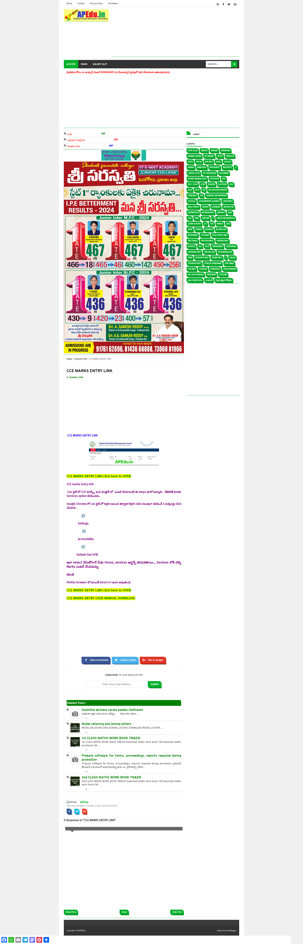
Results (191, 246)
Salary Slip (100, 64)
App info (209, 162)
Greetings (228, 201)
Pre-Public (193, 241)
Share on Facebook (99, 660)
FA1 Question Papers (217, 190)
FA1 (204, 190)
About (69, 3)
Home (72, 64)
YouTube (223, 274)
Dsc (223, 179)
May (228, 224)
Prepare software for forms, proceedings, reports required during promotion (131, 758)
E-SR (203, 184)
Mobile (199, 229)
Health (205, 207)
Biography (215, 167)
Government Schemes (209, 201)
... (86, 717)
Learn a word (194, 224)
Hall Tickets (193, 207)
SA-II (207, 246)
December (224, 173)
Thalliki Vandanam (212, 263)
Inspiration (193, 212)
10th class (193, 150)
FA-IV (197, 190)
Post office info (220, 235)
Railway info (222, 241)
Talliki (232, 257)
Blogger (233, 930)
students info (201, 257)
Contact (81, 3)
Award (191, 167)
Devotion (214, 179)
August (227, 162)
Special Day (209, 252)
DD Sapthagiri (209, 173)
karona (205, 218)
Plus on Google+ (156, 660)
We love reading (196, 274)
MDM (190, 229)
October (205, 235)
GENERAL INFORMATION (216, 195)
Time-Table (229, 263)
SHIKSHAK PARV (194, 252)
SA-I (200, 246)
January (221, 212)
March (220, 224)
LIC (205, 224)
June (197, 218)
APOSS (199, 162)
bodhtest (227, 167)
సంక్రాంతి (209, 280)
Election (222, 184)
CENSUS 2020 (194, 173)
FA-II (231, 184)
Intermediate (208, 212)
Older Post (177, 912)
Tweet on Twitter (128, 660)
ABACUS (204, 150)
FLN (201, 195)
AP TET (220, 156)
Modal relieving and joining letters (106, 724)
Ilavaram (216, 207)
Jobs (76, 134)
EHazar (211, 184)
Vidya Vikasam (229, 269)
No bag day (221, 229)
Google (192, 201)
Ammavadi (225, 150)
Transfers (215, 269)
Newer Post (71, 912)
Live (212, 224)
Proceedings (207, 241)
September (231, 246)
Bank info (201, 167)
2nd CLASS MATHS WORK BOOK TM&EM (111, 778)
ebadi (84, 64)
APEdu (84, 802)
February (192, 195)
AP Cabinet (209, 156)
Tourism (203, 269)
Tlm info (192, 269)
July (189, 218)
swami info (217, 257)
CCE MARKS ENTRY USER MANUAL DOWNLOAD (101, 598)
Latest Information (226, 218)
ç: (236, 167)
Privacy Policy (96, 3)
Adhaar (214, 150)
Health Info (80, 146)
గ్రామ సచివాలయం (195, 280)
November (193, 235)
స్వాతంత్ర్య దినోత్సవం (224, 280)
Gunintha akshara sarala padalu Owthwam (112, 710)
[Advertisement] (175, 32)
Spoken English (83, 140)
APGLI (190, 162)
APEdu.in (230, 156)
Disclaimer (113, 3)
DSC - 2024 (192, 184)
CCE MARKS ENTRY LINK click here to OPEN (99, 476)
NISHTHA (209, 229)
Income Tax (229, 207)
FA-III (190, 190)
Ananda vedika (194, 156)
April (218, 162)
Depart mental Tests (197, 179)
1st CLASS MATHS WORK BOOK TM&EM (111, 738)
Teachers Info (76, 377)
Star (190, 257)
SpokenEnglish (225, 252)
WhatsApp (211, 274)
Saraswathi (217, 246)
